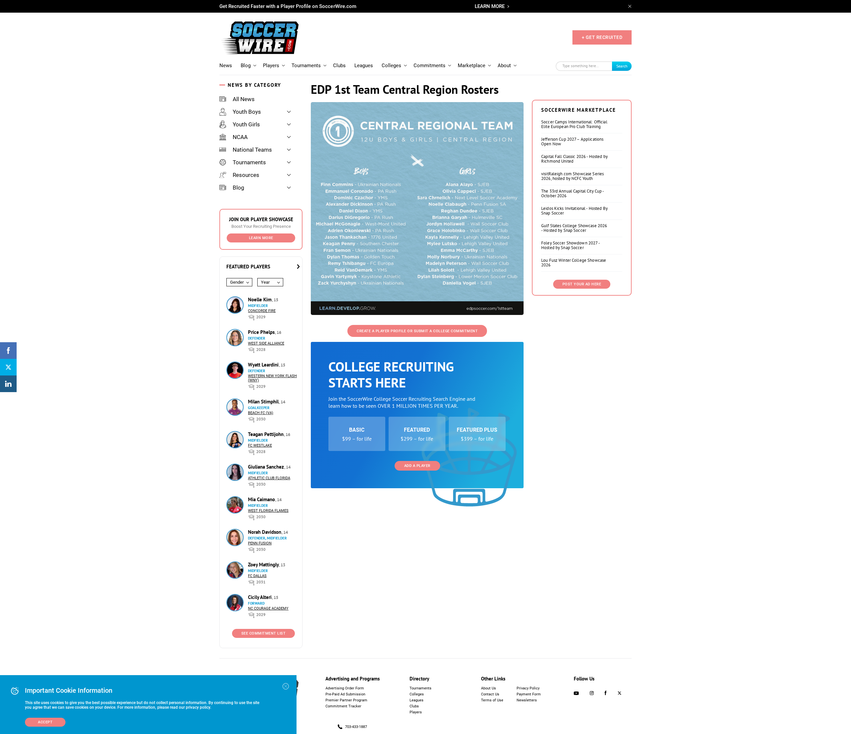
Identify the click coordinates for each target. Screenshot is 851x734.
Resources (246, 175)
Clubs (339, 65)
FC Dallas (257, 576)
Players (271, 65)
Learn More (261, 238)
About (504, 65)
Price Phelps (262, 332)
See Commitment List (263, 633)
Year (265, 282)
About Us (488, 688)
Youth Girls (246, 124)
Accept (45, 722)
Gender (237, 282)
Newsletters (527, 700)
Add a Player (417, 466)
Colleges (391, 65)
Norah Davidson (265, 532)
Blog (246, 65)
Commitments (429, 65)
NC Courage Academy (268, 608)
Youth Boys (247, 111)
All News (244, 99)
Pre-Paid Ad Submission (345, 694)
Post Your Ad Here (581, 284)
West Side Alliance (266, 343)
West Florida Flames (268, 511)
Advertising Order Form (344, 688)
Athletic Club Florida (269, 478)
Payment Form (529, 694)
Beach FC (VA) (260, 413)
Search (622, 66)
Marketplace (471, 65)
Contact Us (490, 694)
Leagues (363, 65)
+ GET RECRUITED (602, 37)
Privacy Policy (528, 688)
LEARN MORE (490, 6)
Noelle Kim (260, 299)
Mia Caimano (262, 499)
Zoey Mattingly (264, 564)
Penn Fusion (260, 543)
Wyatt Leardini (264, 365)
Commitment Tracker (343, 706)
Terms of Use (492, 700)
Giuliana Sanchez (266, 467)
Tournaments (306, 65)
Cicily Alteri (260, 597)
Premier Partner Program (346, 700)
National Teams (252, 149)
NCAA (240, 137)
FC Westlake (260, 445)
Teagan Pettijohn (266, 434)
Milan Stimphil (264, 401)
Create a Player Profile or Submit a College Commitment (417, 331)
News (225, 65)
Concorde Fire (262, 311)
